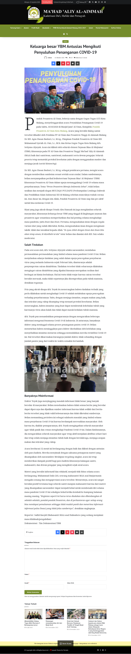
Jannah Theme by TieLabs (60, 650)
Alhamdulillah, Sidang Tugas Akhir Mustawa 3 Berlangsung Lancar (32, 623)
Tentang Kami (15, 28)
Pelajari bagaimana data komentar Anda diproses (76, 596)
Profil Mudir (36, 28)
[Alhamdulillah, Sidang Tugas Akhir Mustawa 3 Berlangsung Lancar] (33, 614)
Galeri (91, 28)
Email (26, 583)
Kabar (65, 41)
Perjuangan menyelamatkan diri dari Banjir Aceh (54, 623)
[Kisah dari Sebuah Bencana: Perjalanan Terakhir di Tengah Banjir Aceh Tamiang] (76, 614)
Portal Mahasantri (102, 28)
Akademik (45, 28)
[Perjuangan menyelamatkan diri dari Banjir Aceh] (55, 614)
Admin (50, 58)
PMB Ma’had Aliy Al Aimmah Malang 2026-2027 (66, 2)
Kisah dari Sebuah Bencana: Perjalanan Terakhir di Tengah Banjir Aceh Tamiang (75, 624)
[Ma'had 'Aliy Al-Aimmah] (65, 14)
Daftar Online (116, 28)
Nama (26, 574)
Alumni (26, 28)
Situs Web (70, 583)
